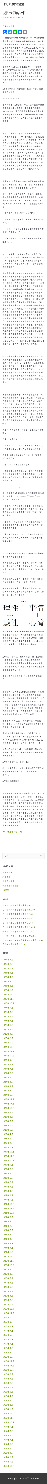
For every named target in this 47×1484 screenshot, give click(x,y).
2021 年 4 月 (8, 1238)
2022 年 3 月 (8, 1191)
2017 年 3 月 (8, 1452)
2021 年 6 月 (8, 1230)
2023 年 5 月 (8, 1129)
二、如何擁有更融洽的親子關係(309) (19, 909)
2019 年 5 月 (8, 1339)
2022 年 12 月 (8, 1151)
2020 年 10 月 (8, 1265)
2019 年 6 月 (8, 1334)
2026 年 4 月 (8, 977)
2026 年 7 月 (8, 963)
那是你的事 (8, 872)
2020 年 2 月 (8, 1300)
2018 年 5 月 (8, 1391)
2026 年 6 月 (8, 968)
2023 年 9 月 (8, 1112)
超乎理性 (7, 876)
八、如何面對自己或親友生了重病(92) (19, 935)
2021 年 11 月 (8, 1208)
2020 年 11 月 (8, 1260)
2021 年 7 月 (8, 1225)
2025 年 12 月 (8, 994)
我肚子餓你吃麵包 (11, 885)
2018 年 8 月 (8, 1378)
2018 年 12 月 (8, 1361)
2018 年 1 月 (8, 1409)
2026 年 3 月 (8, 981)
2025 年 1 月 (8, 1042)
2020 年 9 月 (8, 1269)
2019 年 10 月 (8, 1317)
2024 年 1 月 (8, 1094)
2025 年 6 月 (8, 1020)
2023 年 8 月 (8, 1116)
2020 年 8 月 (8, 1273)
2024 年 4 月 (8, 1081)
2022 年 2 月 (8, 1195)
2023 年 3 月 (8, 1138)
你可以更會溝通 (13, 4)
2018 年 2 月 (8, 1404)
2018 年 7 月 (8, 1382)
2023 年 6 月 (8, 1125)
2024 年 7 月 (8, 1068)
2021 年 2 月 (8, 1247)
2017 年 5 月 (8, 1444)
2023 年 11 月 (8, 1103)
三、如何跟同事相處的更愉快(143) (18, 914)
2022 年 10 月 (8, 1160)
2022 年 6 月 (8, 1177)
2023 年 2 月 (8, 1142)
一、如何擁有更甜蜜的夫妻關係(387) (19, 905)
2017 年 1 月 (8, 1461)
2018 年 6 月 (8, 1387)
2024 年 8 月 (8, 1064)
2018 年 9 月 (8, 1374)
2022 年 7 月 (8, 1173)
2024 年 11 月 (8, 1051)
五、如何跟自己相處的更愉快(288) (18, 922)
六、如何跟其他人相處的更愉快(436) (19, 927)
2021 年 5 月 (8, 1234)
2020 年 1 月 (8, 1304)
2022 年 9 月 (8, 1164)
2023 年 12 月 (8, 1099)
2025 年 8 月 (8, 1012)
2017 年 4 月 (8, 1448)
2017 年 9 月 (8, 1426)
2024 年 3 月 (8, 1086)
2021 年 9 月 (8, 1217)
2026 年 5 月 (8, 972)
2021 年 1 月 (8, 1252)
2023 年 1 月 (8, 1147)
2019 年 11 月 (8, 1313)
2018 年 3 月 (8, 1400)
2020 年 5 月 (8, 1286)
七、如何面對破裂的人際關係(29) (17, 931)
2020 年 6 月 (8, 1282)
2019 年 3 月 (8, 1348)
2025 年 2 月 (8, 1038)
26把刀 (6, 889)
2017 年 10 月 (8, 1422)
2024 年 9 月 (8, 1059)
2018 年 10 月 (8, 1369)
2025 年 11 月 (8, 998)
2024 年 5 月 (8, 1077)
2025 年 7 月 (8, 1016)
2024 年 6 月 (8, 1073)
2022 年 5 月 (8, 1182)
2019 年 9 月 (8, 1321)
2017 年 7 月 (8, 1435)
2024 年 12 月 (8, 1046)
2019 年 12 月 (8, 1308)
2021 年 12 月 (8, 1204)
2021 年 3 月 (8, 1243)
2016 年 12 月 (8, 1465)
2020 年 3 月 (8, 1295)
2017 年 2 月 (8, 1457)
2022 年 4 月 (8, 1186)
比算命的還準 (9, 881)
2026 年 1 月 (8, 990)
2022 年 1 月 (8, 1199)
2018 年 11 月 (8, 1365)
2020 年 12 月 (8, 1256)
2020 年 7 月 (8, 1278)
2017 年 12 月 (8, 1413)
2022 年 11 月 (8, 1156)
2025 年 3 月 (8, 1033)
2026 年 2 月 (8, 985)
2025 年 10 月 (8, 1003)
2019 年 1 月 (8, 1356)
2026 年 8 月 (8, 959)
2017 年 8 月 (8, 1431)
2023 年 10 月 (8, 1108)
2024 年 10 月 (8, 1055)
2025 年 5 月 (8, 1025)
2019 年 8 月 (8, 1326)
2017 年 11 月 (8, 1417)
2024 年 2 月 (8, 1090)
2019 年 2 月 (8, 1352)
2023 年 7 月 (8, 1121)
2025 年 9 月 (8, 1007)
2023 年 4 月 (8, 1134)
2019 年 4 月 (8, 1343)
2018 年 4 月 (8, 1396)
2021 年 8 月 (8, 1221)
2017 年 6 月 (8, 1439)
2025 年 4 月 (8, 1029)
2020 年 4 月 (8, 1291)
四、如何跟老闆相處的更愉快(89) (17, 918)
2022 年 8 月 (8, 1169)
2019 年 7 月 (8, 1330)
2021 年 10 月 (8, 1212)
